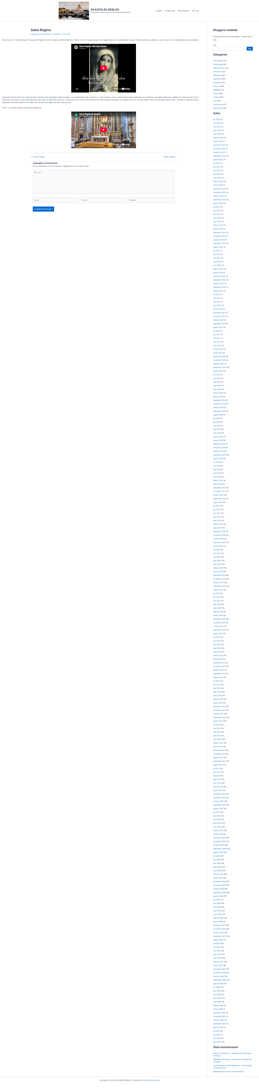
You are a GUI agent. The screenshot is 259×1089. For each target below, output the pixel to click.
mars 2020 (217, 389)
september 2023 (219, 243)
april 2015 (217, 604)
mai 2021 (216, 338)
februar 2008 (218, 918)
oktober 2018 (218, 451)
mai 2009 (217, 863)
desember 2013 (219, 663)
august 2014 (218, 634)
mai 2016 (216, 557)
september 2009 (219, 849)
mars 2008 (217, 914)
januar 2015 (217, 615)
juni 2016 (216, 553)
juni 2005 (216, 1035)
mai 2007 (216, 951)
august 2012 (218, 721)
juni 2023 (216, 254)
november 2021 (219, 316)
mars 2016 (217, 564)
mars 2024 (217, 221)
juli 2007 (216, 943)
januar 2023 (217, 273)
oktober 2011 (218, 757)
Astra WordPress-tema (151, 1080)
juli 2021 (216, 331)
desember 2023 (219, 232)
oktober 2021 (218, 320)
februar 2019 (218, 437)
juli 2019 (216, 418)
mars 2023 (217, 265)
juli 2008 (216, 900)
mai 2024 (217, 214)
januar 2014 (217, 659)
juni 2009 (216, 860)
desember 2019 (219, 400)
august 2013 (218, 677)
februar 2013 (218, 699)
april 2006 (217, 998)
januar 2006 (217, 1009)
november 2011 (219, 754)
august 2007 (218, 940)
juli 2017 (216, 506)
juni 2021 (216, 335)
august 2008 (218, 896)
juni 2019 (216, 422)
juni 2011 (216, 772)
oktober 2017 (218, 495)
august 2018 (218, 458)
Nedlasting (217, 90)
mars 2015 (217, 608)
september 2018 (219, 455)
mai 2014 (216, 644)
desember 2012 (219, 706)
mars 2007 (217, 958)
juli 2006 (216, 987)
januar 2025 (217, 185)
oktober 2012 (218, 714)
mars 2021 (217, 345)
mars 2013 (217, 696)
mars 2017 (217, 520)
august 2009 (218, 852)
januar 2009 (217, 878)
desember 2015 (219, 575)
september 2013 (219, 674)
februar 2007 (218, 962)
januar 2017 (217, 528)
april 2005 (217, 1042)
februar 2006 (218, 1005)
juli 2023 (216, 251)
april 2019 (217, 429)
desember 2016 (219, 531)
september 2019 (219, 411)
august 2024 (218, 203)
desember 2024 (219, 189)
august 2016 (218, 546)
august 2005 (218, 1027)
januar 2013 (217, 703)
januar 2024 (217, 229)
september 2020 (219, 367)
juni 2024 (216, 211)
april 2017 (217, 517)
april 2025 (217, 174)
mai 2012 (216, 732)
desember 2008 (219, 881)
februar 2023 (218, 269)
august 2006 (218, 984)
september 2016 (219, 542)
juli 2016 (216, 550)
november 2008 (219, 885)
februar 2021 (218, 349)
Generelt (216, 72)
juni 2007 (216, 947)
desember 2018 (219, 444)
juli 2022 (216, 294)
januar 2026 (217, 141)
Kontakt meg (170, 11)
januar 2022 (217, 309)
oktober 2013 (218, 670)
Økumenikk (217, 108)
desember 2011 (219, 750)
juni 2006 (216, 991)
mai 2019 (216, 426)
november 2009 (219, 841)
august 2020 (218, 371)
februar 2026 (218, 138)
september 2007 (219, 936)
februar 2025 (218, 181)
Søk (214, 45)
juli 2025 (216, 163)
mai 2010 (216, 819)
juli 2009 (216, 856)
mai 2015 (216, 601)
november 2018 (219, 448)
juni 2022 (216, 298)
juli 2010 (216, 812)
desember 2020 (219, 356)
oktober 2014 (218, 626)
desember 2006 (219, 969)
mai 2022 (217, 302)
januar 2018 (217, 484)
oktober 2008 (218, 889)
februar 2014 (218, 655)
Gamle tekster (218, 68)
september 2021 (219, 324)
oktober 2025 (218, 152)
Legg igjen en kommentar (40, 34)
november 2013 (219, 666)
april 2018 (217, 473)
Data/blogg (217, 64)
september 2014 (219, 630)
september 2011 (219, 761)
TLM (215, 101)
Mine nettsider (183, 11)
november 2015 (219, 579)
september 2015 (219, 586)
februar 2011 (218, 787)
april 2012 (217, 736)
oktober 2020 (218, 364)
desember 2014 (219, 619)
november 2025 (219, 149)
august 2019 (218, 415)
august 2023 (218, 247)
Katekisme (217, 75)
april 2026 (217, 130)
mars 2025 (217, 178)
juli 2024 (216, 207)
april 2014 (217, 648)
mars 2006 (217, 1002)
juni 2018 (216, 466)
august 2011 (217, 765)
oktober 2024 (218, 196)
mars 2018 (217, 477)
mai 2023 (217, 258)
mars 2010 (217, 827)
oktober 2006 (218, 976)
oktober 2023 (218, 240)
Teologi (216, 97)
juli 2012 (216, 725)
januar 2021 (217, 353)
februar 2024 (218, 225)
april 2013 (217, 692)
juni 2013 (216, 685)
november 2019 (219, 404)
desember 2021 (219, 313)
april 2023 (217, 262)
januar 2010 (217, 834)
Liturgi (215, 86)
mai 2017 (216, 513)
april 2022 (217, 305)
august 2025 (218, 160)
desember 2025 (219, 145)
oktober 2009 (218, 845)
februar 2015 (218, 612)
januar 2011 (217, 790)
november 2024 (219, 192)
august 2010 (218, 809)
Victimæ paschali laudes (234, 1071)
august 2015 (218, 590)
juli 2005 (216, 1031)
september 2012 (219, 717)
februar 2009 (218, 874)
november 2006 (219, 973)
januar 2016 (217, 572)
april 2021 (217, 342)
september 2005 (219, 1024)
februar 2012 (218, 743)
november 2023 (219, 236)
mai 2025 (217, 170)
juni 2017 (216, 510)
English (159, 11)
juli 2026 (216, 119)
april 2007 (217, 954)
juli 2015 (216, 593)
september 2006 (219, 980)
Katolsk (216, 79)
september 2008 (219, 892)
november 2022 (219, 280)
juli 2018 (216, 462)
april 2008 (217, 911)
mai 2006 (217, 994)
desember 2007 (219, 925)
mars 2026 (217, 134)
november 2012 (219, 710)
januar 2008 (217, 922)
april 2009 (217, 867)
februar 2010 (218, 830)
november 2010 (219, 798)
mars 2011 (217, 783)
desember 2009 (219, 838)
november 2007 (219, 929)
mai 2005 (217, 1038)
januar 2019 (217, 440)
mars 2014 (217, 652)
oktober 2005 (218, 1020)
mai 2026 (217, 127)
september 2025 (219, 156)
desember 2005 (219, 1013)
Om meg (195, 11)
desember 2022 (219, 276)
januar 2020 (217, 397)
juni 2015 (216, 597)
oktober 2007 (218, 933)
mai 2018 (216, 469)
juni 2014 (216, 641)
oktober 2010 (218, 801)
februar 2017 (218, 524)
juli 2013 (216, 681)
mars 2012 (217, 739)
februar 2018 (218, 480)
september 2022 (219, 287)
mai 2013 (216, 688)
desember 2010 (219, 794)
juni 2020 (216, 378)
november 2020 (219, 360)
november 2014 (219, 623)
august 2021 (218, 327)
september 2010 (219, 805)
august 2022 (218, 291)
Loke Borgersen (219, 1065)
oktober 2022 (218, 283)
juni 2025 (216, 167)
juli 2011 (216, 768)
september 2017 (219, 499)
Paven (215, 93)
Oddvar (216, 1053)
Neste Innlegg (170, 157)
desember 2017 (219, 488)
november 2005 (219, 1016)
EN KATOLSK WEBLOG (105, 9)
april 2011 (217, 779)
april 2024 (217, 218)
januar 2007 (217, 965)
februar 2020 (218, 393)
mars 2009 (217, 871)
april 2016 (217, 561)
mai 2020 (217, 382)
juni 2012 (216, 728)
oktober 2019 (218, 407)
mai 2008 (217, 907)
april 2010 (217, 823)
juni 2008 (216, 903)
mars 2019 (217, 433)
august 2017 (218, 502)
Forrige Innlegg (37, 157)
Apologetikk (218, 61)
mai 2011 (216, 776)
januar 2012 (217, 747)
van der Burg (218, 104)
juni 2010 (216, 816)
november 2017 (219, 491)
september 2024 (219, 200)
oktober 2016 (218, 539)
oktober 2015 (218, 582)
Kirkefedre (217, 83)
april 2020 (217, 386)
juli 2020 (216, 375)
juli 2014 (216, 637)
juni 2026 (216, 123)
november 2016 (219, 535)
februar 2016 (218, 568)
